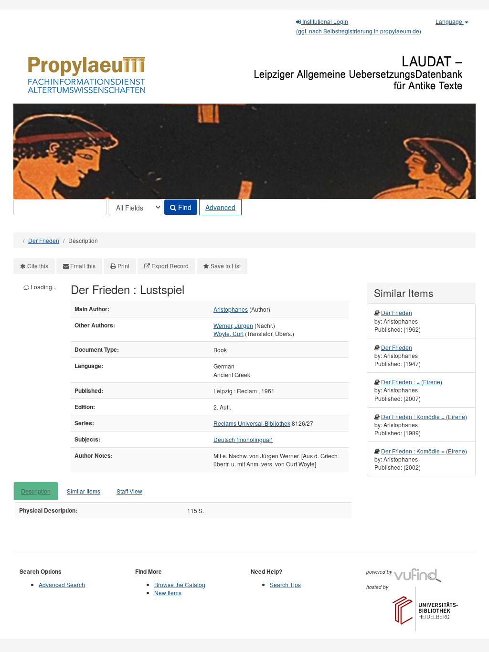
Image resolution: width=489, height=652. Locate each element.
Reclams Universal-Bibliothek (251, 423)
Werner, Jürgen (233, 325)
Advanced (220, 207)
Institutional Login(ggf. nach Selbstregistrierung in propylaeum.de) (358, 26)
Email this (83, 266)
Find (183, 207)
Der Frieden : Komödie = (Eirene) (424, 416)
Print (123, 266)
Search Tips (285, 584)
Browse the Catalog (179, 584)
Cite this (37, 266)
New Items (167, 593)
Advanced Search (62, 584)
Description (36, 491)
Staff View (129, 491)
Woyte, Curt (228, 333)
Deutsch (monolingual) (243, 439)
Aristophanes (230, 309)
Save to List (226, 266)
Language (450, 21)
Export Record (170, 266)
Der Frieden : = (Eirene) (411, 382)
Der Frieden (43, 240)
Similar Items (83, 491)
